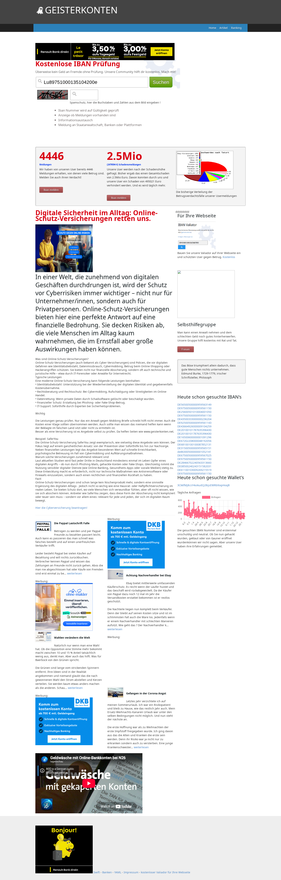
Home (212, 28)
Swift (96, 872)
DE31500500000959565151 (194, 448)
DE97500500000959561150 (194, 408)
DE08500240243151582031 (194, 466)
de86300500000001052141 (194, 452)
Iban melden (51, 189)
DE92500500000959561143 (194, 423)
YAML (117, 872)
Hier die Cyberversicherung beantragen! (61, 508)
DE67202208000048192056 (194, 441)
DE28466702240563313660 (194, 462)
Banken (107, 872)
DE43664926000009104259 (194, 426)
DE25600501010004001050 (194, 412)
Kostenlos (229, 257)
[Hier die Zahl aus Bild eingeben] (52, 94)
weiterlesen (74, 573)
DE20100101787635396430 (194, 430)
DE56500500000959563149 (194, 404)
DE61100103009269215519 (194, 470)
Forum (186, 349)
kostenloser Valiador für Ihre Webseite (165, 872)
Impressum (131, 872)
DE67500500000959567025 (194, 455)
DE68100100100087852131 (194, 444)
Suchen (161, 82)
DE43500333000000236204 (194, 419)
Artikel (223, 28)
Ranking (236, 28)
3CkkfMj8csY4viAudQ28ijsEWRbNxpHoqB (203, 485)
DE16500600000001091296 (194, 437)
